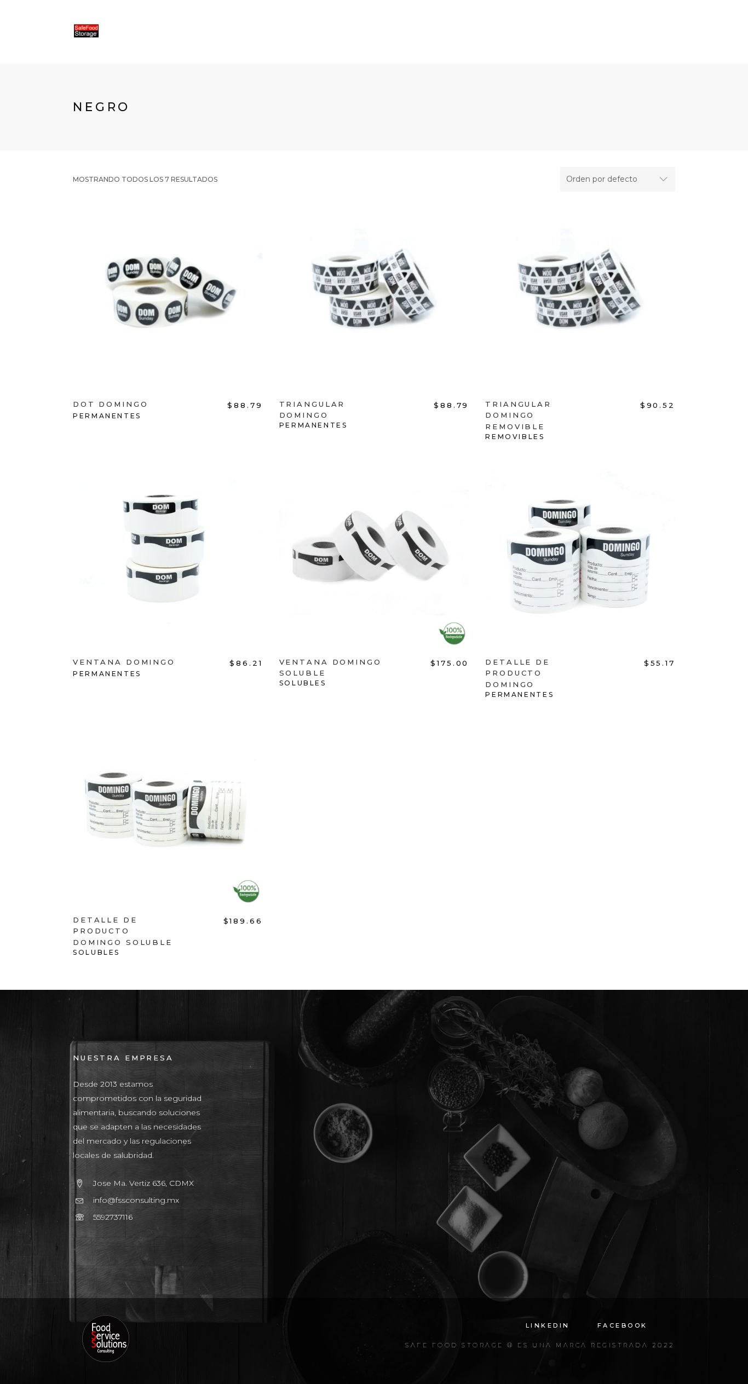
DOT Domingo (110, 404)
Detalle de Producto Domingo (517, 673)
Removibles (514, 436)
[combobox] (618, 180)
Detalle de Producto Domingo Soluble (122, 931)
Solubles (302, 683)
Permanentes (107, 416)
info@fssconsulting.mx (136, 1200)
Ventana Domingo (124, 662)
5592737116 (113, 1217)
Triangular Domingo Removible (518, 415)
